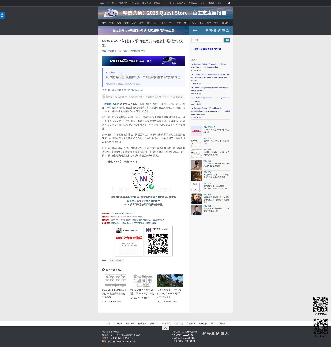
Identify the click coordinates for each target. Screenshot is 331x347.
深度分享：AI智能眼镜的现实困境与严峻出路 (143, 30)
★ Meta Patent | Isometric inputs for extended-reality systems (210, 89)
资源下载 (123, 3)
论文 (194, 23)
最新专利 (194, 60)
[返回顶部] (165, 328)
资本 (149, 23)
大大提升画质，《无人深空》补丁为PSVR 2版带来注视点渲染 (169, 293)
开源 (179, 23)
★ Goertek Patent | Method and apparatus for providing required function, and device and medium (210, 77)
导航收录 (181, 3)
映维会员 (158, 3)
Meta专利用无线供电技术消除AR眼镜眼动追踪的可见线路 (114, 293)
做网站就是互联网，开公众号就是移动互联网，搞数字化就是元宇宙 (216, 199)
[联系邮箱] (223, 30)
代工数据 (170, 3)
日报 (104, 23)
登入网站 (157, 197)
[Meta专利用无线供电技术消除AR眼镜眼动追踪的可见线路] (115, 280)
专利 (186, 23)
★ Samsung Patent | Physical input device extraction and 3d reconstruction (208, 65)
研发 (171, 23)
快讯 (111, 23)
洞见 (119, 23)
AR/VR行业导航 (189, 332)
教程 (201, 23)
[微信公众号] (210, 30)
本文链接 (139, 217)
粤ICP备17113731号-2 (122, 338)
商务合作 (193, 3)
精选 (126, 23)
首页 (102, 3)
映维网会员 (133, 201)
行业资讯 (111, 3)
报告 (141, 23)
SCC (112, 260)
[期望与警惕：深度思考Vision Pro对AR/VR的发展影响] (196, 165)
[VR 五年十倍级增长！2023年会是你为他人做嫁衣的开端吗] (196, 176)
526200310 (190, 338)
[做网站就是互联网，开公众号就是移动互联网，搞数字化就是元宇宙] (196, 199)
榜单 (209, 23)
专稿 (216, 23)
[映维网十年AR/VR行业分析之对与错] (196, 142)
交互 (156, 23)
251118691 (188, 335)
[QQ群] (214, 30)
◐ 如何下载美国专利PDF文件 (206, 49)
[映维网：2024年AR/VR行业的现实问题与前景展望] (196, 153)
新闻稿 (225, 23)
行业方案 (135, 3)
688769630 (190, 341)
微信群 (211, 3)
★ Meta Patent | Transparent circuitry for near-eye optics (210, 99)
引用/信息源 (113, 90)
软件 (164, 23)
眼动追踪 (144, 104)
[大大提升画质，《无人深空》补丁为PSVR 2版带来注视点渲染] (170, 280)
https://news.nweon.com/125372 (123, 213)
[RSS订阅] (227, 30)
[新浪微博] (206, 30)
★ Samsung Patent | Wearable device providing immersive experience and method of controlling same (210, 111)
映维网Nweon (135, 90)
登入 (220, 3)
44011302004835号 (126, 341)
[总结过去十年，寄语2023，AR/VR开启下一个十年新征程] (196, 187)
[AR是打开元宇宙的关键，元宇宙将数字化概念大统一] (196, 210)
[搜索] (229, 3)
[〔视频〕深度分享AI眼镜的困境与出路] (196, 131)
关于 (203, 3)
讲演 (134, 23)
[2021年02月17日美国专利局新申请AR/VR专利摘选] (143, 280)
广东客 (111, 51)
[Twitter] (219, 30)
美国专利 (146, 3)
